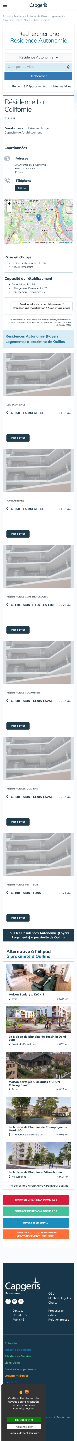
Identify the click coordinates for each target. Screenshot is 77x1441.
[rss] (21, 1301)
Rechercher (38, 76)
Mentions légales (59, 1298)
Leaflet (27, 242)
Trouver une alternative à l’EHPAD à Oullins (41, 1186)
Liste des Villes (61, 86)
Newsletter (20, 1315)
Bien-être (10, 1382)
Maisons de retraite (18, 1349)
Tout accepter (24, 1419)
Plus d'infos (18, 437)
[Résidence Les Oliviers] (38, 758)
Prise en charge (38, 128)
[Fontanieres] (38, 470)
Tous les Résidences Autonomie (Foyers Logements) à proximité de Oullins (38, 935)
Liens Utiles (12, 1362)
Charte (52, 1302)
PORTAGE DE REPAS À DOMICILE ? (36, 1211)
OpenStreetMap (65, 242)
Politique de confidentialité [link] (24, 1433)
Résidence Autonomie (37, 57)
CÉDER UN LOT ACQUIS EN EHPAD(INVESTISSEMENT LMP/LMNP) (36, 1234)
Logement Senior (16, 1375)
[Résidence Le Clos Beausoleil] (38, 566)
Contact (18, 1310)
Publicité (18, 1319)
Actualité (10, 1343)
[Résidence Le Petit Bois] (38, 854)
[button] (38, 217)
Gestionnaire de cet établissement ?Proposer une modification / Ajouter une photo (41, 306)
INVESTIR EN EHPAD (36, 1222)
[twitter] (14, 1301)
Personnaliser (24, 1426)
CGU (51, 1293)
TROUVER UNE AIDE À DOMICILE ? (36, 1199)
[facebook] (8, 1301)
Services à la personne (20, 1369)
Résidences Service (17, 1356)
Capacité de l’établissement (23, 132)
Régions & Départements (29, 86)
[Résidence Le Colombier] (38, 662)
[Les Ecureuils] (38, 374)
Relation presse (58, 1319)
